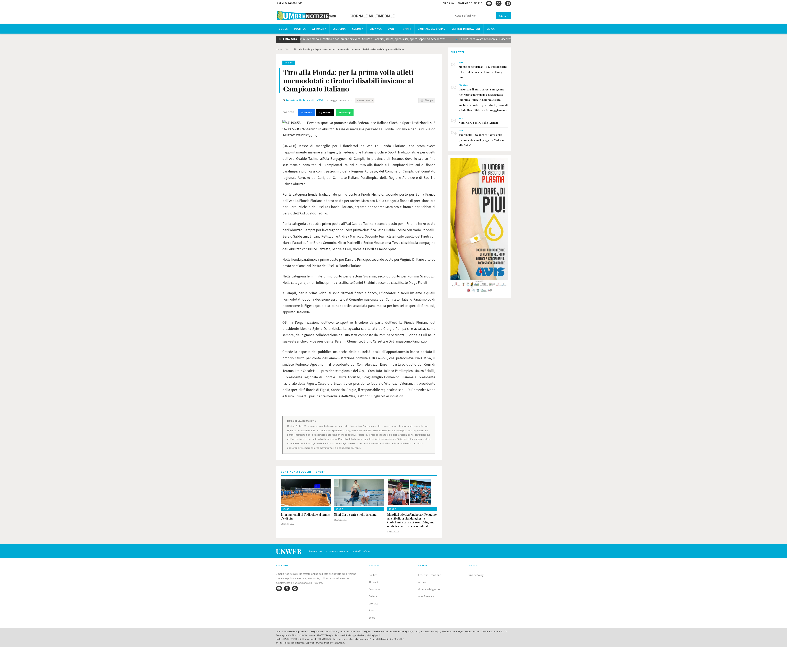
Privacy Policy (475, 575)
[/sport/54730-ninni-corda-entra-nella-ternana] (359, 492)
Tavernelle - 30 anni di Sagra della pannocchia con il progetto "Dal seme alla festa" (482, 140)
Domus (283, 29)
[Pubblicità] (479, 226)
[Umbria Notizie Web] (336, 16)
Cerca (504, 15)
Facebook (306, 112)
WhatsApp (345, 112)
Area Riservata (426, 596)
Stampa (428, 100)
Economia (339, 29)
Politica (300, 29)
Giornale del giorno (470, 3)
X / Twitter (325, 112)
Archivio (422, 582)
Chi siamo (448, 3)
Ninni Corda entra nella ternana (355, 514)
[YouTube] (489, 3)
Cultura (357, 29)
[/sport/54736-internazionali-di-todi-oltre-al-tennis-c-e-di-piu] (306, 492)
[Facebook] (508, 3)
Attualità (319, 29)
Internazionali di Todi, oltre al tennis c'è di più (305, 516)
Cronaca (376, 29)
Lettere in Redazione (466, 29)
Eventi (392, 29)
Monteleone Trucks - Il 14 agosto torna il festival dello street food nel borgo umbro (483, 72)
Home (279, 49)
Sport (407, 29)
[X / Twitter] (499, 3)
